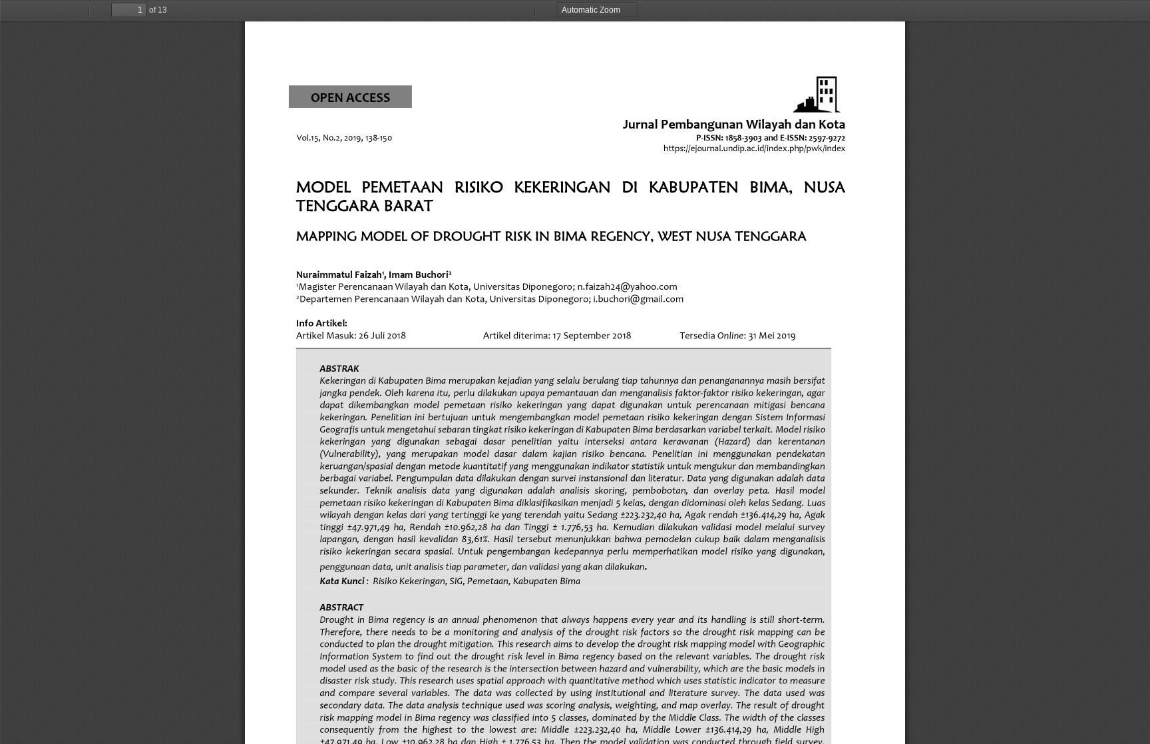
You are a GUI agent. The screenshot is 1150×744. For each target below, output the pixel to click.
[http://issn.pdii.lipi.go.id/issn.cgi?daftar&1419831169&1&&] (827, 137)
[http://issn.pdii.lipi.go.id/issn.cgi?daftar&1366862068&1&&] (744, 137)
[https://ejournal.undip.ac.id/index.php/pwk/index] (754, 148)
